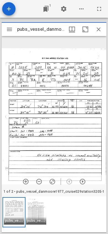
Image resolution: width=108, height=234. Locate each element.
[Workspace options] (81, 9)
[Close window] (98, 29)
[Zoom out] (39, 181)
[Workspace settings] (63, 9)
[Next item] (82, 181)
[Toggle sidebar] (9, 29)
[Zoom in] (25, 181)
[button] (14, 212)
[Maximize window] (85, 29)
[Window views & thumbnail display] (72, 29)
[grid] (54, 214)
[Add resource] (9, 9)
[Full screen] (99, 9)
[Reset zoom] (52, 181)
